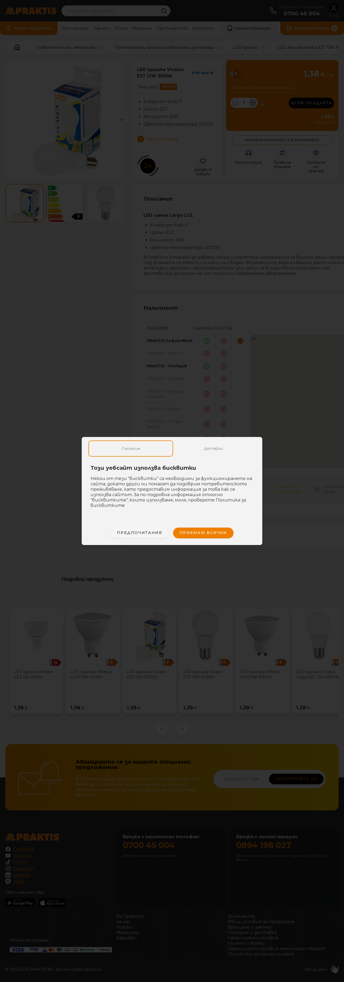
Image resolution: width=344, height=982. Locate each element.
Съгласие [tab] (130, 448)
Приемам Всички (203, 532)
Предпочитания (139, 532)
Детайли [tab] (213, 448)
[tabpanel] (172, 489)
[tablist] (172, 448)
